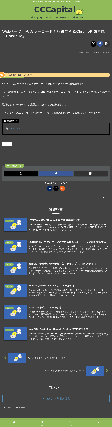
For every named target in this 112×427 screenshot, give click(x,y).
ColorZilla (14, 128)
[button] (107, 44)
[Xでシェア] (93, 44)
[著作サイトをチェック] (49, 188)
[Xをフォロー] (56, 188)
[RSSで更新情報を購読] (62, 188)
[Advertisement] (56, 62)
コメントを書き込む (57, 398)
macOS (8, 144)
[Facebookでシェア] (100, 44)
